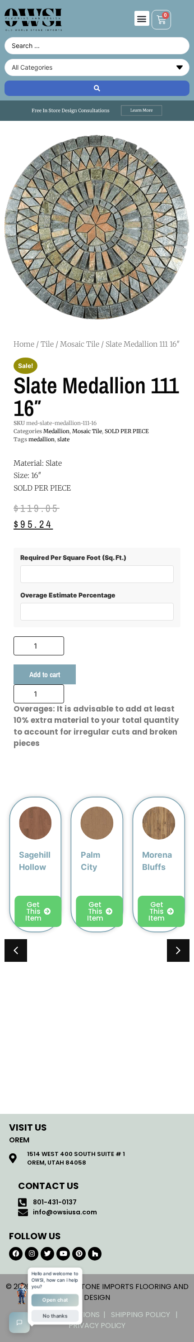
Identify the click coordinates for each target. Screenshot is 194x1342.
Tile (47, 344)
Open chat (55, 1300)
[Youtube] (63, 1254)
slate (63, 439)
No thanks (55, 1316)
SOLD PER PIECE (127, 431)
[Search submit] (97, 88)
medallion (41, 439)
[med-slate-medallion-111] (97, 227)
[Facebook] (16, 1254)
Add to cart (44, 674)
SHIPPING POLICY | (146, 1314)
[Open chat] (19, 1322)
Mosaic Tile (79, 344)
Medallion (56, 431)
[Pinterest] (79, 1254)
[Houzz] (95, 1254)
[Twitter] (47, 1254)
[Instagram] (31, 1254)
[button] (141, 18)
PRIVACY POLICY (97, 1325)
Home (24, 344)
